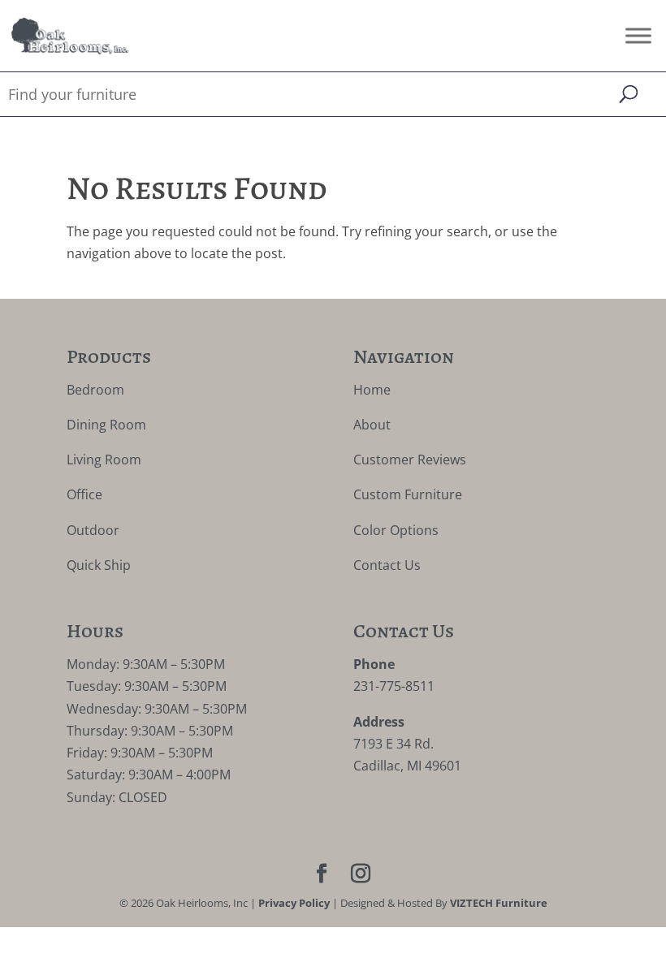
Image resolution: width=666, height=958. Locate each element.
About (372, 425)
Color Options (396, 530)
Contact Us (387, 565)
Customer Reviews (409, 459)
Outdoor (93, 530)
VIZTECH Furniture (498, 902)
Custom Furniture (407, 494)
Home (372, 390)
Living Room (104, 459)
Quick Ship (99, 565)
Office (84, 494)
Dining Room (106, 425)
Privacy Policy (294, 902)
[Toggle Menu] (638, 35)
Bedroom (95, 390)
